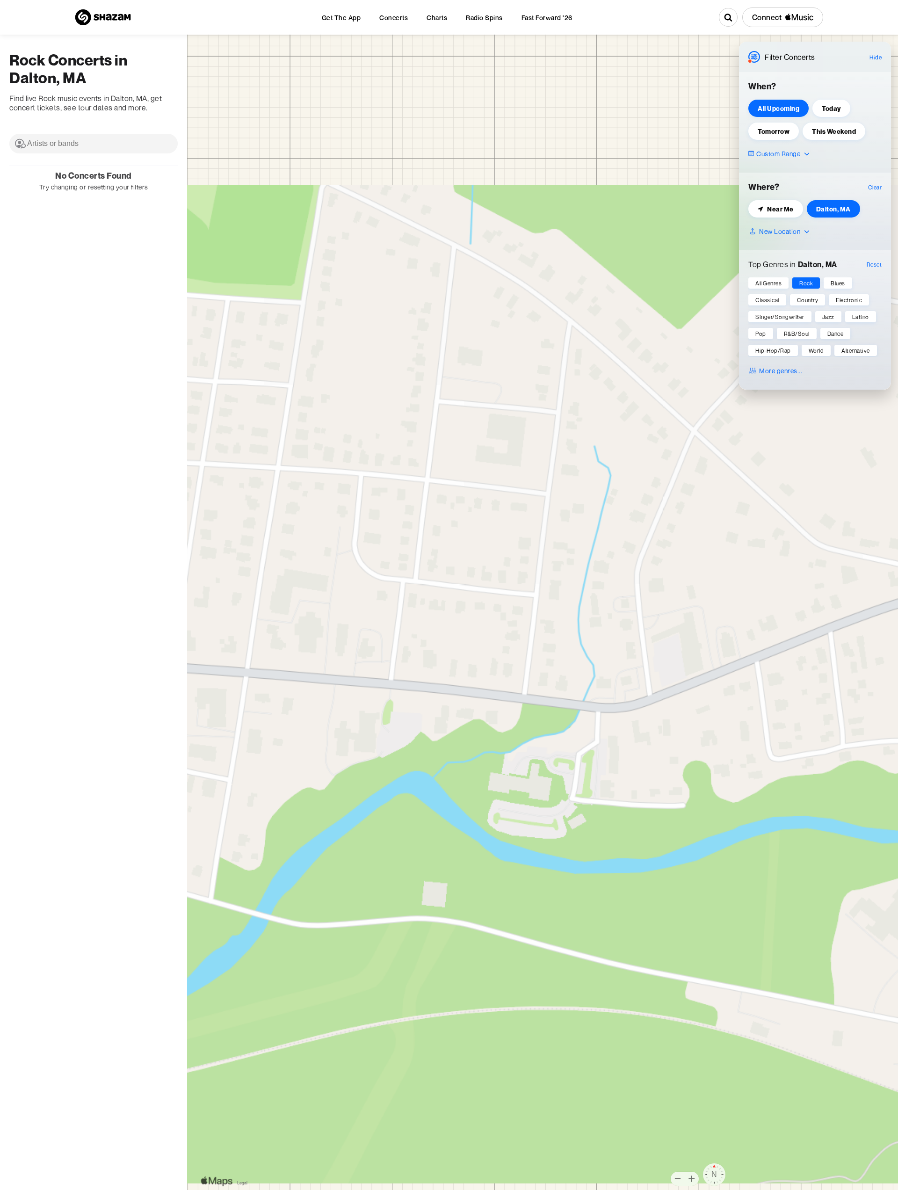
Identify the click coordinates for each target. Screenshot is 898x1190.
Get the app (341, 18)
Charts (437, 18)
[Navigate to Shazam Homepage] (103, 17)
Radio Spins (484, 18)
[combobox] (93, 143)
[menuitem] (341, 18)
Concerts (393, 18)
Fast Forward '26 (546, 18)
